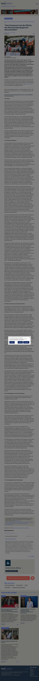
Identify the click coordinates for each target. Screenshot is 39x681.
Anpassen (12, 342)
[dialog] (19, 340)
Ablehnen (20, 342)
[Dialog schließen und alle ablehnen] (29, 337)
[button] (37, 4)
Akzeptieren (26, 342)
